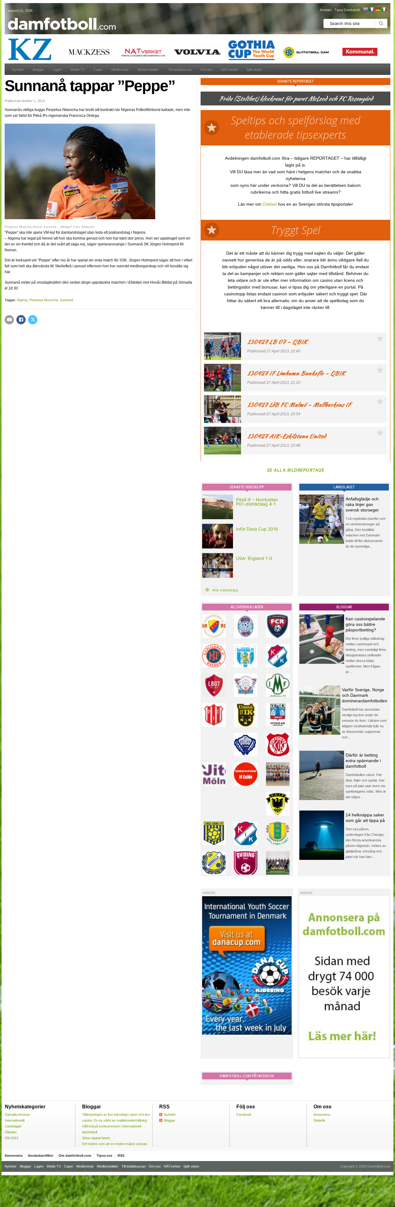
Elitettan (11, 1132)
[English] (365, 9)
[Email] (9, 319)
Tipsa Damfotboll (347, 10)
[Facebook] (21, 319)
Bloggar (38, 70)
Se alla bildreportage (295, 470)
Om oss (207, 70)
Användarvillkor (40, 1155)
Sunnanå (66, 300)
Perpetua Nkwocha (43, 300)
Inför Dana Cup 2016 (257, 529)
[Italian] (384, 9)
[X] (32, 319)
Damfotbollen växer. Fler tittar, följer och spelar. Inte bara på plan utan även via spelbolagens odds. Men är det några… (366, 786)
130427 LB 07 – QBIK (277, 342)
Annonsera (322, 1114)
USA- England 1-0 (254, 558)
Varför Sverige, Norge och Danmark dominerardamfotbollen (364, 695)
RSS (121, 1155)
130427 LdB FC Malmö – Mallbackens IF (299, 404)
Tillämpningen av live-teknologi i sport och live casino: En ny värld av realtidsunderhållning (116, 1117)
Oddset (270, 204)
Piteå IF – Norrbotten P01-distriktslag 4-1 (257, 502)
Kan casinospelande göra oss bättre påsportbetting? (365, 624)
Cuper (98, 70)
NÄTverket (229, 70)
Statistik (319, 1120)
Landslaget (13, 1126)
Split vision (254, 70)
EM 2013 (11, 1138)
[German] (377, 9)
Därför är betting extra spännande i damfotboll (363, 761)
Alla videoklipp (225, 590)
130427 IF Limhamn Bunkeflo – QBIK (296, 373)
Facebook (244, 1114)
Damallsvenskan (17, 1114)
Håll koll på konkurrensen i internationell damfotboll (111, 1129)
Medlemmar (120, 70)
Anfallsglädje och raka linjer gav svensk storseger (362, 504)
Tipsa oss (104, 1155)
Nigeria (22, 300)
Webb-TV (78, 70)
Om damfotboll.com (75, 1155)
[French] (371, 9)
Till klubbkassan (180, 70)
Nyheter (18, 70)
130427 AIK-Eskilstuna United (286, 436)
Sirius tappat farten (96, 1138)
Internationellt (15, 1120)
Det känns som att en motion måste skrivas (114, 1144)
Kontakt (325, 10)
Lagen (57, 70)
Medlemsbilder (148, 70)
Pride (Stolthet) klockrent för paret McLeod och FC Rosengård (295, 98)
